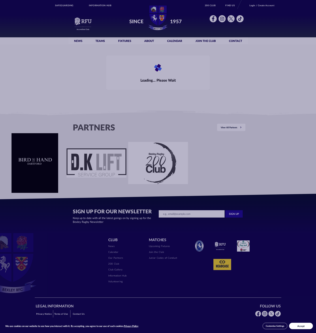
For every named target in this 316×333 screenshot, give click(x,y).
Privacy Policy (131, 326)
